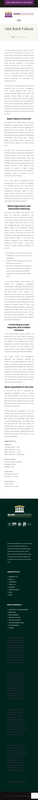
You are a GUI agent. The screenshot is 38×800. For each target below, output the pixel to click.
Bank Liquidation (14, 615)
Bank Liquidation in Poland (15, 734)
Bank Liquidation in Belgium (15, 650)
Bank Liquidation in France (15, 691)
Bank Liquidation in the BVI (15, 657)
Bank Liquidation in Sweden (15, 763)
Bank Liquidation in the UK (15, 767)
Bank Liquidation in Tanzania (15, 765)
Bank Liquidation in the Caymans (17, 662)
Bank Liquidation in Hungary (15, 698)
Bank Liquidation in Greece (15, 696)
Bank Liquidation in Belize (15, 652)
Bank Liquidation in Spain (14, 758)
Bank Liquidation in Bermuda (15, 655)
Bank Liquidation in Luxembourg (17, 724)
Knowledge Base (14, 625)
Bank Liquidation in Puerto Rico (16, 748)
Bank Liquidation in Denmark (15, 681)
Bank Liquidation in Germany (16, 693)
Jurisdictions (12, 582)
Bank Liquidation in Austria (15, 645)
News (10, 595)
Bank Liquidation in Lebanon (15, 719)
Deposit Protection (14, 617)
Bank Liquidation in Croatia (15, 674)
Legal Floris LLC (13, 576)
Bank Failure (12, 612)
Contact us (12, 584)
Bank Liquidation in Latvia (15, 717)
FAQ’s (10, 592)
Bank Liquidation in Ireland (15, 712)
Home (13, 37)
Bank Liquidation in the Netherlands (18, 729)
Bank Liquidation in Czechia (15, 678)
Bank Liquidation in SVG (14, 760)
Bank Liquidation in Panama (15, 731)
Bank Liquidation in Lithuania (16, 722)
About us (11, 579)
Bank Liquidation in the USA (15, 770)
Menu (19, 20)
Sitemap (11, 628)
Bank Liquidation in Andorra (15, 638)
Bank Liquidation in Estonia (15, 686)
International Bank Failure (16, 622)
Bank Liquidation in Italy (14, 714)
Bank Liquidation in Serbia (15, 750)
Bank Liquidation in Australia (15, 642)
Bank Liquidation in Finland (15, 688)
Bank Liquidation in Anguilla (15, 640)
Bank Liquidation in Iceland (15, 709)
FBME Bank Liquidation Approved (17, 781)
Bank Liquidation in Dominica (16, 683)
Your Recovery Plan (14, 620)
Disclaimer (12, 587)
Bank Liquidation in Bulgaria (15, 660)
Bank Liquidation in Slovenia (15, 755)
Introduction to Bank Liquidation (18, 609)
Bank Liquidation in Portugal (15, 745)
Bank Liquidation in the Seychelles (17, 753)
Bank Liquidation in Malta (14, 727)
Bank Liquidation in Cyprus (15, 676)
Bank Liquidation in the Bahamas (17, 647)
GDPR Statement (14, 589)
